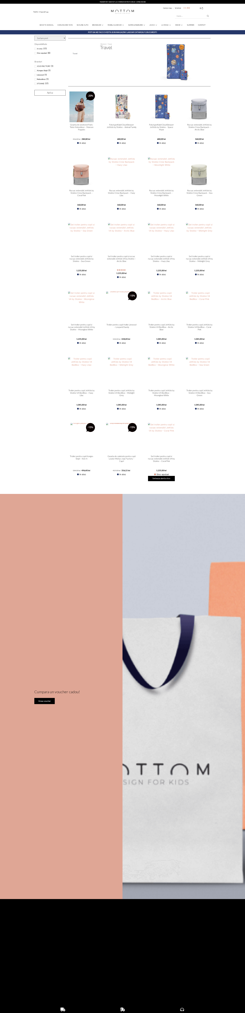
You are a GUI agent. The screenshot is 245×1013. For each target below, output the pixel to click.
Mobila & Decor (115, 25)
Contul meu (167, 8)
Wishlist (178, 8)
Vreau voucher (44, 701)
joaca (152, 25)
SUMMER (190, 25)
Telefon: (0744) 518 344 (40, 12)
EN (184, 8)
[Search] (207, 16)
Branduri (96, 25)
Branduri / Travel (106, 44)
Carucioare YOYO (65, 25)
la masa (165, 25)
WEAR (177, 25)
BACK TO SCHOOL (47, 25)
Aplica (50, 92)
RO (188, 8)
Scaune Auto (82, 25)
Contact (201, 25)
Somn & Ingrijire (135, 25)
